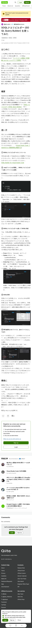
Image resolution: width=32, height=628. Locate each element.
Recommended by (14, 458)
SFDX (14, 37)
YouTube (3, 604)
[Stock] (8, 416)
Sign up (12, 620)
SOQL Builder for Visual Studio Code (12, 162)
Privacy (3, 573)
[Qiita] (4, 2)
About (3, 568)
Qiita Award (21, 581)
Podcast (3, 607)
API (18, 586)
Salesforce (4, 37)
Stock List (10, 6)
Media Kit (3, 578)
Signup (27, 2)
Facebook (4, 602)
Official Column (22, 573)
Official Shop (21, 599)
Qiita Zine (20, 596)
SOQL (10, 37)
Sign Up (19, 532)
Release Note (21, 568)
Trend (4, 6)
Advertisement (5, 586)
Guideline (3, 576)
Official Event (26, 6)
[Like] (3, 416)
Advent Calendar (22, 576)
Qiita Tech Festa (22, 578)
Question (17, 6)
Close (19, 620)
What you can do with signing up (12, 439)
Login (20, 2)
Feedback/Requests (6, 581)
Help (2, 584)
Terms (3, 570)
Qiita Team (20, 594)
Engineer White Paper (23, 584)
